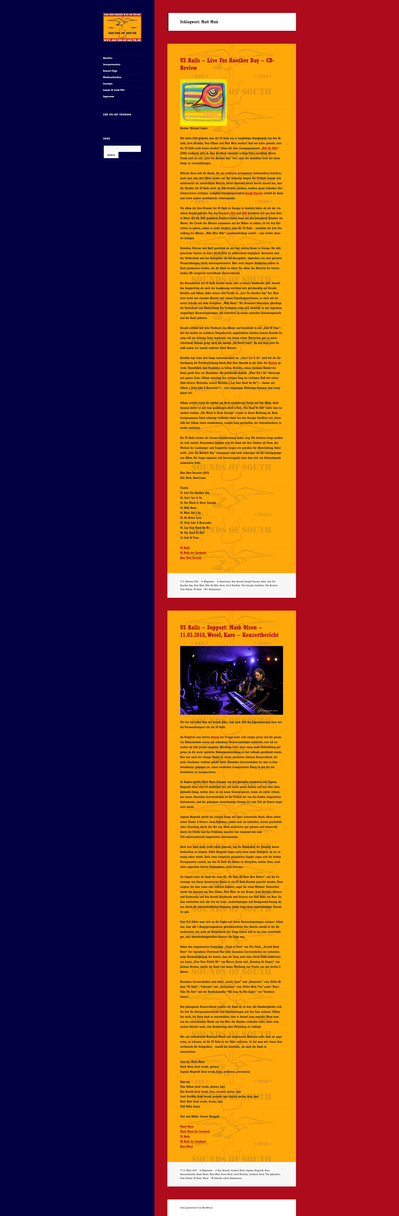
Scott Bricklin (233, 585)
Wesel (206, 1178)
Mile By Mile (269, 148)
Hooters (272, 363)
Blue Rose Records (191, 557)
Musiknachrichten (112, 77)
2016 (233, 213)
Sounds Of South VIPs (114, 90)
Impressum (108, 96)
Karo (263, 581)
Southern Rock (256, 1174)
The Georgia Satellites (252, 585)
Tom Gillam (186, 589)
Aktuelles (107, 58)
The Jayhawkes (272, 1174)
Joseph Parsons (254, 193)
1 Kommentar (214, 589)
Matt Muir (199, 585)
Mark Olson (187, 1126)
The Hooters (271, 585)
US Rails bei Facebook (193, 552)
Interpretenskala (111, 64)
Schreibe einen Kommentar (228, 1178)
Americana (225, 581)
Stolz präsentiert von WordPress (196, 1207)
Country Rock (238, 1170)
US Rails (185, 547)
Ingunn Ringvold (255, 1170)
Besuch (215, 737)
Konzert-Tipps (110, 70)
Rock (222, 585)
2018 (244, 213)
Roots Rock (227, 1174)
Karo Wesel (186, 1146)
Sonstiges (108, 83)
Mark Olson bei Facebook (195, 1131)
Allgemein (209, 581)
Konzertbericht (187, 1174)
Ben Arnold (238, 581)
